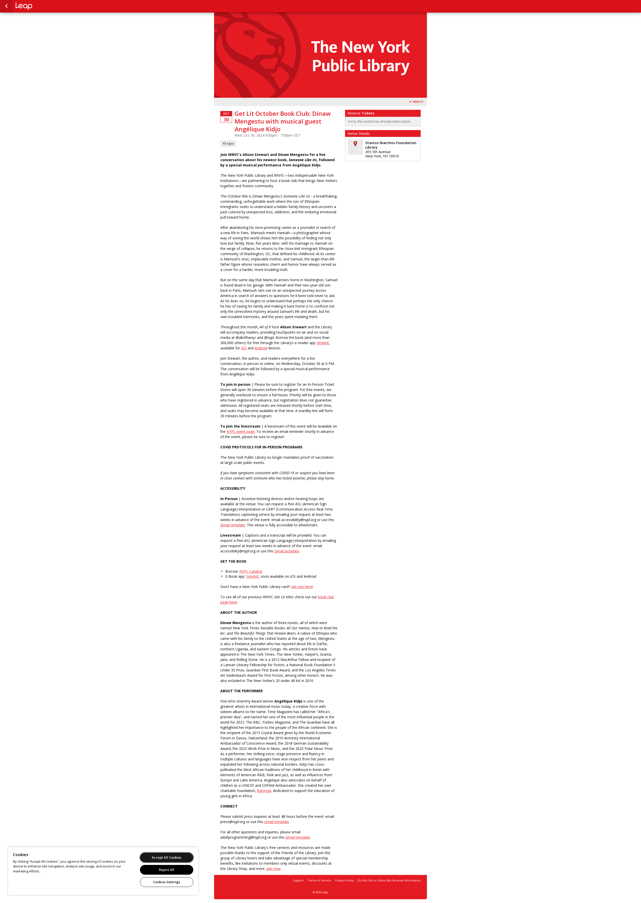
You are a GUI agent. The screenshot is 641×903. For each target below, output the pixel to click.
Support (298, 880)
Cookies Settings (166, 882)
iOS (244, 348)
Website (418, 102)
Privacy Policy (344, 880)
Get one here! (302, 586)
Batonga (264, 790)
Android (261, 348)
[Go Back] (6, 6)
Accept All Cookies (166, 857)
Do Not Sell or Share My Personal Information (389, 880)
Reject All (166, 869)
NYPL (41, 6)
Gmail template (276, 821)
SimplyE (322, 342)
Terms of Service (319, 880)
